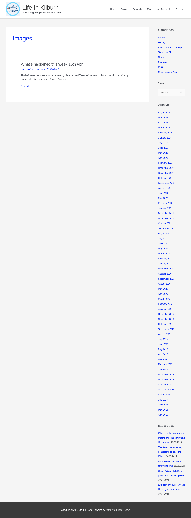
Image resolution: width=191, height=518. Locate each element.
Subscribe (138, 9)
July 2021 (163, 238)
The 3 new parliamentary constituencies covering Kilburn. (170, 452)
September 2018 (166, 389)
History (161, 42)
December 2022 (166, 168)
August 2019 (164, 334)
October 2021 (164, 223)
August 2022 (164, 188)
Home (113, 9)
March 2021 (164, 253)
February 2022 (165, 203)
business (162, 37)
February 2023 (165, 163)
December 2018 (166, 374)
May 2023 (163, 153)
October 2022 (164, 178)
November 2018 (166, 379)
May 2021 (163, 248)
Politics (161, 67)
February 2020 (165, 304)
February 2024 (165, 132)
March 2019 (164, 359)
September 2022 (166, 183)
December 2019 (166, 314)
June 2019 (163, 344)
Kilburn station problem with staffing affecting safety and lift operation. (171, 438)
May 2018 (163, 409)
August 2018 (164, 394)
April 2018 (163, 415)
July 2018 (163, 399)
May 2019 (163, 349)
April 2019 (163, 354)
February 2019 (165, 364)
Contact (124, 9)
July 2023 (163, 142)
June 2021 (163, 243)
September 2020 (166, 279)
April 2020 (163, 294)
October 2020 (164, 273)
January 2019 (164, 369)
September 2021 (166, 228)
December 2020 (166, 268)
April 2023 (163, 158)
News (43, 69)
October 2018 (164, 384)
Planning (162, 62)
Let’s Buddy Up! (163, 9)
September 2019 (166, 329)
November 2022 (166, 173)
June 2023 (163, 147)
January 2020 (164, 309)
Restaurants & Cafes (168, 72)
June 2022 (163, 193)
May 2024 (163, 117)
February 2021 (165, 258)
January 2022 (164, 208)
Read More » (27, 86)
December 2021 (166, 213)
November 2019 (166, 319)
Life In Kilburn (40, 7)
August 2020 (164, 283)
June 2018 (163, 404)
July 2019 (163, 339)
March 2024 (164, 127)
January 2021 (164, 263)
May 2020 (163, 289)
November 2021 (166, 218)
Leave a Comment (30, 69)
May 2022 (163, 198)
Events (179, 9)
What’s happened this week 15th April (52, 64)
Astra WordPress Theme (118, 510)
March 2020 (164, 299)
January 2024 (164, 137)
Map (149, 9)
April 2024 (163, 122)
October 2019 (164, 324)
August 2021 (164, 233)
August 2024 (164, 112)
